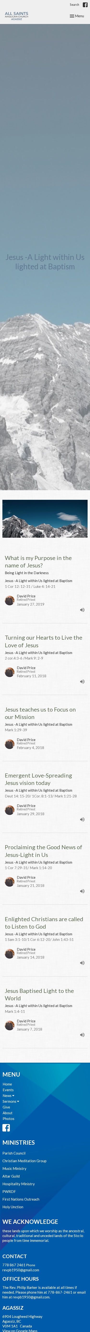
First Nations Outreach (20, 1199)
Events (8, 1090)
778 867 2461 (13, 1265)
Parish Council (13, 1153)
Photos (8, 1118)
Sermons (10, 1101)
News (7, 1095)
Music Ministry (14, 1168)
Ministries (18, 1142)
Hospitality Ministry (18, 1184)
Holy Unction (12, 1207)
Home (7, 1084)
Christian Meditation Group (24, 1161)
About (7, 1113)
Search (74, 4)
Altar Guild (11, 1176)
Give (6, 1107)
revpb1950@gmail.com (20, 1270)
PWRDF (9, 1191)
